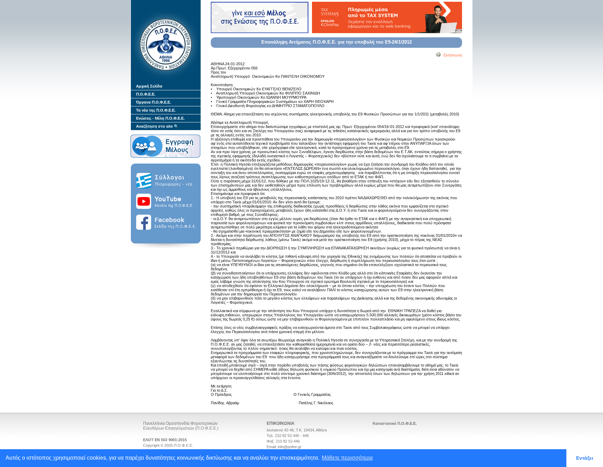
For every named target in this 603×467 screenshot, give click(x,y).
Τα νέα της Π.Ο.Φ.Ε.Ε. (156, 110)
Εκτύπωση (452, 55)
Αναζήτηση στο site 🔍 (157, 126)
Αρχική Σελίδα (149, 86)
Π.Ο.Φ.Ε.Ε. (145, 94)
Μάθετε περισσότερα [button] (347, 458)
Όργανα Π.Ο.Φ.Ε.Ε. (153, 102)
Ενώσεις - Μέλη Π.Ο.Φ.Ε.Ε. (160, 118)
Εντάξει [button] (584, 458)
